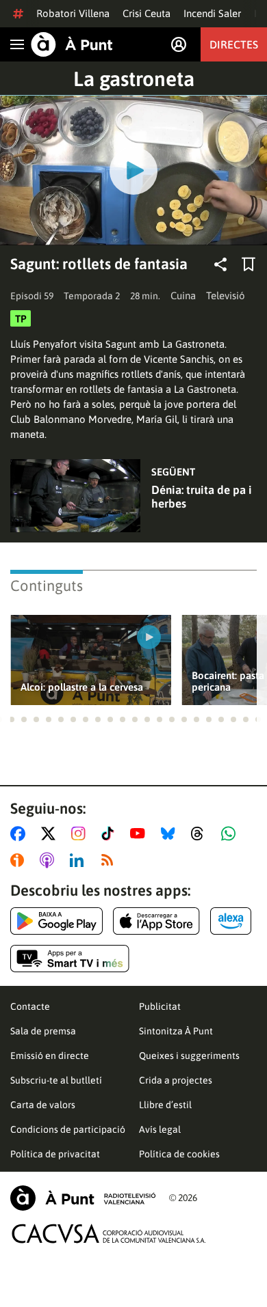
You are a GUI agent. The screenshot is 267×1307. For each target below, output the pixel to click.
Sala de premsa (43, 1031)
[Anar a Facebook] (20, 833)
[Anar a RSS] (110, 860)
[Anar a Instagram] (81, 833)
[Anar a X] (51, 833)
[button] (11, 719)
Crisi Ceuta (146, 13)
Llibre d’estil (165, 1104)
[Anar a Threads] (201, 833)
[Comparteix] (220, 264)
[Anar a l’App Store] (156, 921)
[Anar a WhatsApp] (231, 833)
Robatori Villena (73, 13)
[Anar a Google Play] (56, 921)
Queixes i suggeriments (189, 1055)
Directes (233, 44)
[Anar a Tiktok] (110, 833)
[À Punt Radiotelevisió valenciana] (82, 1198)
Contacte (30, 1006)
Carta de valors (42, 1104)
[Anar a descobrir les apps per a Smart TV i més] (69, 958)
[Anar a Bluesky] (171, 833)
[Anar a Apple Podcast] (50, 860)
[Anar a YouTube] (140, 833)
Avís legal (160, 1129)
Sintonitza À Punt (176, 1031)
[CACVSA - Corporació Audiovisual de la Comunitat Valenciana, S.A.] (108, 1233)
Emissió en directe (49, 1055)
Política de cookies (179, 1153)
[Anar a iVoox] (19, 860)
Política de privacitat (55, 1153)
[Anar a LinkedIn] (79, 860)
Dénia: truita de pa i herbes (201, 496)
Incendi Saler (212, 13)
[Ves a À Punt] (72, 44)
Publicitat (160, 1006)
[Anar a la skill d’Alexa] (230, 921)
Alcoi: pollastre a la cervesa (82, 687)
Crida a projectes (175, 1080)
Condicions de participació (67, 1129)
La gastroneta (133, 78)
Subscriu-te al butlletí (56, 1080)
